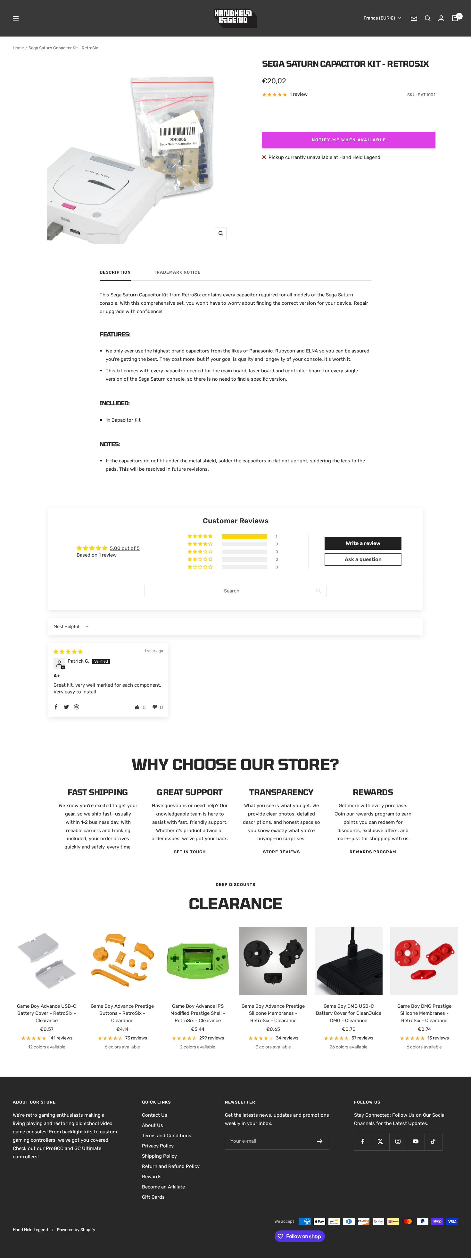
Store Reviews (281, 851)
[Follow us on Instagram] (398, 1141)
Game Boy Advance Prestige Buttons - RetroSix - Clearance (122, 1013)
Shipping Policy (159, 1156)
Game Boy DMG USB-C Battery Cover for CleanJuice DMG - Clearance (348, 1013)
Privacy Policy (158, 1146)
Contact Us (154, 1115)
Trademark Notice (177, 272)
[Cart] (455, 18)
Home (18, 48)
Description (115, 272)
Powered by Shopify (76, 1229)
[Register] (320, 1141)
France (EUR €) (379, 18)
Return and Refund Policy (171, 1166)
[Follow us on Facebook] (363, 1141)
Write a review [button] (363, 543)
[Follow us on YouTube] (416, 1141)
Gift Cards (153, 1197)
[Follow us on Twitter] (380, 1141)
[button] (200, 536)
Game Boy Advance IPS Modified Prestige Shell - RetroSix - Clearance (197, 1013)
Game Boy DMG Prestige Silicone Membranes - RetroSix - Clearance (424, 1013)
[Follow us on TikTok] (433, 1141)
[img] (68, 652)
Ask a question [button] (363, 559)
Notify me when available (349, 139)
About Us (152, 1125)
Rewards (151, 1176)
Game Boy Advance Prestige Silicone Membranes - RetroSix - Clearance (273, 1013)
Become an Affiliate (163, 1187)
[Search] (428, 18)
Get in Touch (190, 851)
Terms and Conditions (166, 1135)
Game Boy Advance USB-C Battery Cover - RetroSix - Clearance (46, 1013)
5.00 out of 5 (125, 548)
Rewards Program (373, 851)
